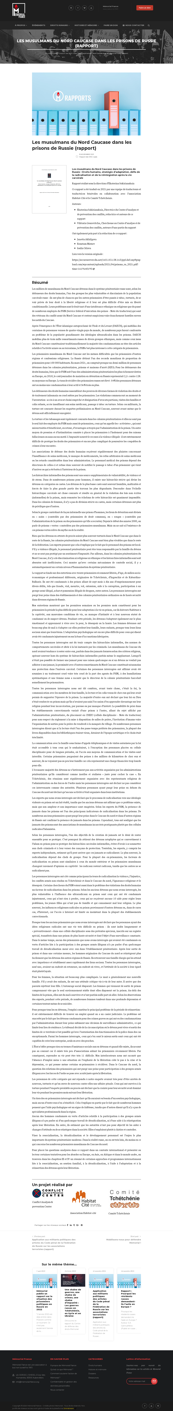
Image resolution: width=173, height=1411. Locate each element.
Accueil (47, 53)
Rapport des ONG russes (68, 53)
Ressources (93, 1378)
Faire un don (145, 8)
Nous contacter (135, 25)
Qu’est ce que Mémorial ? (61, 1369)
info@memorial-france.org (27, 1382)
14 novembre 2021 (127, 1271)
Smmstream (69, 1408)
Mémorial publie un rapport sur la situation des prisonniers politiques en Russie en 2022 (44, 1300)
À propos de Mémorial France (63, 1365)
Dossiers (55, 53)
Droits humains (59, 25)
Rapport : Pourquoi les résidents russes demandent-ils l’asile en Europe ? (128, 1299)
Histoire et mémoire (86, 25)
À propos (20, 25)
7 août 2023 (40, 1271)
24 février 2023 (70, 1271)
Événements (38, 25)
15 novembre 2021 (86, 154)
